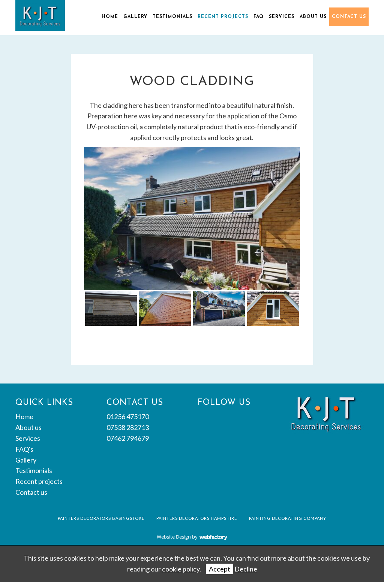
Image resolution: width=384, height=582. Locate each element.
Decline (245, 569)
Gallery (135, 17)
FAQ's (24, 449)
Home (110, 17)
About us (313, 17)
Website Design (174, 536)
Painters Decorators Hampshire (196, 518)
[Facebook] (203, 417)
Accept (219, 569)
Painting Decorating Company (287, 518)
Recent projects (223, 17)
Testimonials (172, 17)
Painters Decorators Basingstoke (101, 518)
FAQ (259, 17)
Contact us (349, 17)
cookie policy (181, 569)
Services (281, 17)
